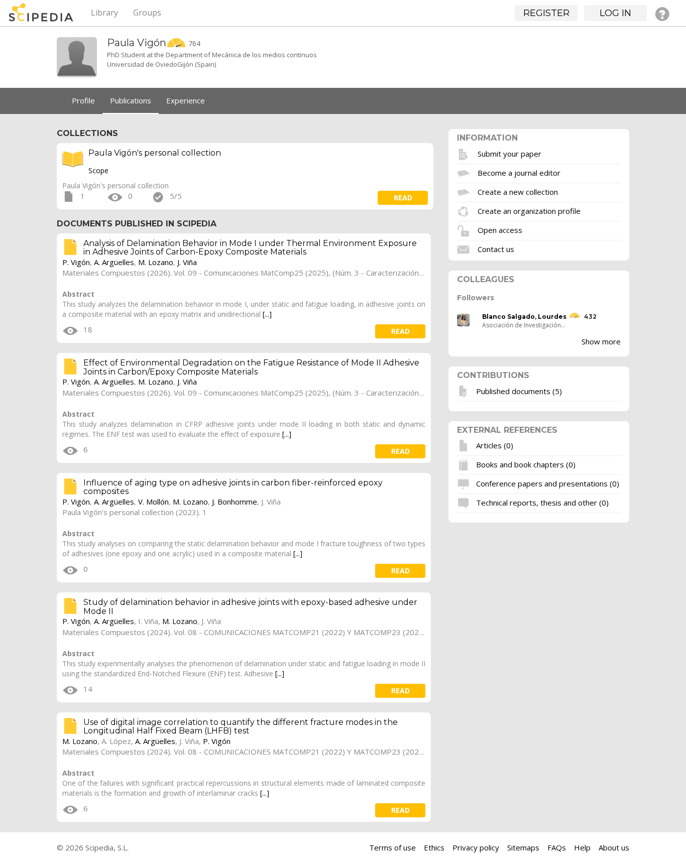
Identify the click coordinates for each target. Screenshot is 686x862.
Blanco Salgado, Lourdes (524, 316)
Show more (601, 341)
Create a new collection (518, 191)
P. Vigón (76, 262)
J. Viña (187, 262)
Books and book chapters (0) (526, 464)
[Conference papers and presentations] (464, 483)
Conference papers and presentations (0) (547, 483)
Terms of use (392, 847)
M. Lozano (155, 262)
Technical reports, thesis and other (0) (542, 503)
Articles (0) (494, 445)
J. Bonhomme (234, 502)
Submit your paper (509, 153)
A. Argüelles (114, 262)
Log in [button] (615, 13)
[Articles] (464, 445)
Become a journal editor (519, 172)
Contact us (496, 248)
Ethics (434, 847)
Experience (185, 100)
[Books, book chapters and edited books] (464, 464)
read (403, 197)
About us (614, 847)
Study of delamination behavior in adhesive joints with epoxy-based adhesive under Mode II (250, 606)
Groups (147, 12)
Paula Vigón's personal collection (154, 153)
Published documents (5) (519, 391)
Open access (500, 229)
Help (582, 847)
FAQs (556, 847)
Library (104, 12)
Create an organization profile (529, 210)
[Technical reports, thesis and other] (464, 503)
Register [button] (546, 13)
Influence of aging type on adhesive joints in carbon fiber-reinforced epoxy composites (233, 487)
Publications (130, 100)
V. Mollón (153, 502)
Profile (83, 100)
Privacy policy (475, 847)
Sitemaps (523, 847)
